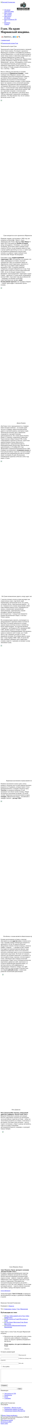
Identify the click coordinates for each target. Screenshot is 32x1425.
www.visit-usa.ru (5, 1290)
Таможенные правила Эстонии (13, 1409)
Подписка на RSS (6, 1422)
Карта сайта (4, 1423)
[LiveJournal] (19, 37)
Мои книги (7, 17)
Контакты (7, 23)
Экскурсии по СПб (10, 1393)
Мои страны (8, 13)
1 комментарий (5, 40)
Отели (6, 1396)
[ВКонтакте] (14, 37)
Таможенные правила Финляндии (14, 1411)
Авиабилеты (8, 1395)
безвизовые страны (10, 1309)
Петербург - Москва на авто (12, 1407)
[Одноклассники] (17, 37)
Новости (11, 1306)
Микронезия (24, 1309)
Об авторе (9, 10)
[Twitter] (16, 37)
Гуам (18, 1309)
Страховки (7, 1398)
